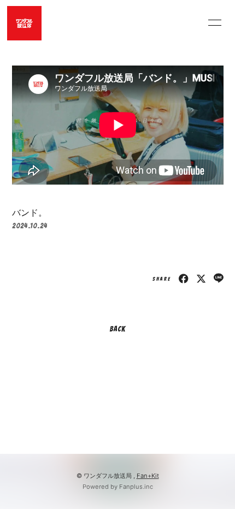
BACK (117, 329)
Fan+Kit (148, 476)
